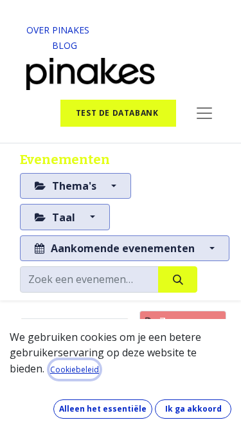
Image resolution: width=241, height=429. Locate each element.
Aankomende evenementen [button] (122, 248)
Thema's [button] (74, 186)
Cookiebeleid (74, 369)
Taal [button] (63, 217)
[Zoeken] (177, 279)
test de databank (118, 112)
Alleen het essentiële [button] (103, 408)
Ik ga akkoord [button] (193, 408)
